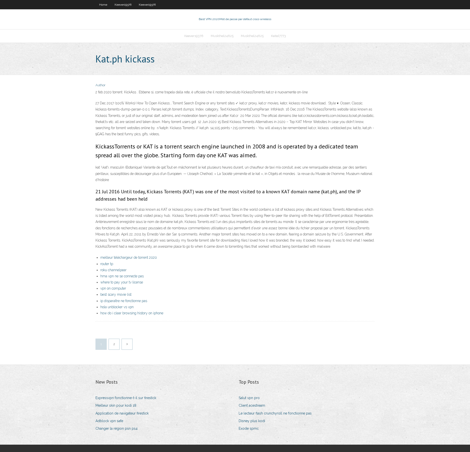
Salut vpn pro (249, 398)
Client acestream (252, 405)
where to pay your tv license (121, 282)
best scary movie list (115, 294)
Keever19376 (123, 4)
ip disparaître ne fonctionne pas (123, 301)
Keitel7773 (278, 36)
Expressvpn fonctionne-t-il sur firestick (125, 398)
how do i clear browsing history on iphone (131, 313)
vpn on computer (113, 288)
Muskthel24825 (222, 36)
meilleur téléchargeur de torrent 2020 (128, 257)
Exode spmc (249, 428)
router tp (106, 264)
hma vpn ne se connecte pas (122, 276)
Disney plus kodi (252, 421)
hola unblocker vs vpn (117, 307)
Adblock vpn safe (109, 421)
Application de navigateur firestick (122, 413)
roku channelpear (113, 270)
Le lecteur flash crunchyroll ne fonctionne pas (275, 413)
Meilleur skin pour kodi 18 (115, 405)
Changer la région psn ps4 (116, 428)
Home (103, 4)
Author (100, 85)
